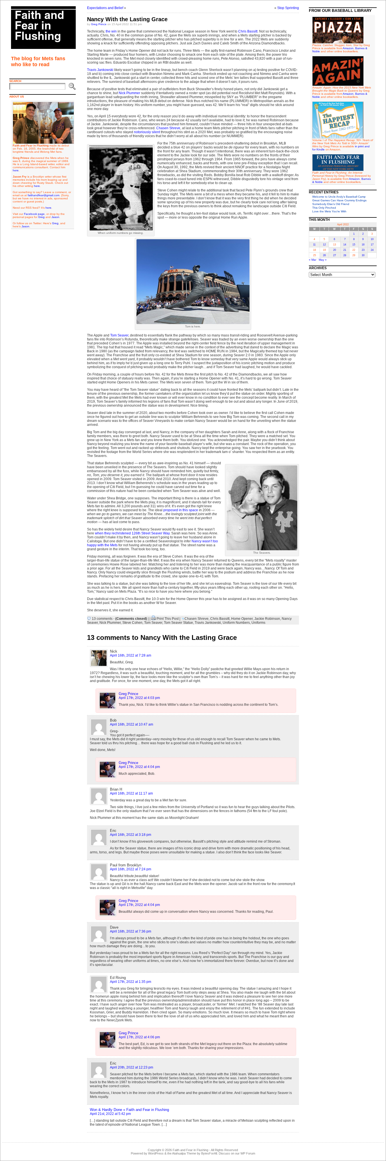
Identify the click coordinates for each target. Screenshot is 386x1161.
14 (344, 244)
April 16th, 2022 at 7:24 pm (130, 869)
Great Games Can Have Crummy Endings (339, 200)
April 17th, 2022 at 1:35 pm (130, 982)
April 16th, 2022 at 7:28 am (130, 655)
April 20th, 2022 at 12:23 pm (131, 1067)
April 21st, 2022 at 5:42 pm (110, 1114)
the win (111, 31)
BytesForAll (209, 1153)
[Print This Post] (153, 619)
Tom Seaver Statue (178, 623)
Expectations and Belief (105, 8)
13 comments (102, 619)
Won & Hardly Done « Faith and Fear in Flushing (129, 1110)
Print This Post (168, 619)
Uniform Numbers (236, 623)
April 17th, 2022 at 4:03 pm (139, 698)
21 (344, 250)
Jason (55, 217)
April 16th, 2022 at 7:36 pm (130, 931)
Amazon (348, 48)
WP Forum (247, 1153)
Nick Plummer (129, 93)
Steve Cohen (132, 623)
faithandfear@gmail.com (43, 195)
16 (363, 244)
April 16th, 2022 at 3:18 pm (130, 835)
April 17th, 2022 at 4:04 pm (139, 767)
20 (334, 250)
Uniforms (258, 623)
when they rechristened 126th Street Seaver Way (132, 533)
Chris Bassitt (247, 31)
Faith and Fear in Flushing (190, 1150)
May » (323, 259)
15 (353, 244)
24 (372, 250)
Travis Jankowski (100, 70)
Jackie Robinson (267, 619)
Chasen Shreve (168, 128)
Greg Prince (99, 24)
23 (363, 250)
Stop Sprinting (288, 8)
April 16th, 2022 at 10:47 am (131, 724)
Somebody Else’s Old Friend (330, 204)
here (16, 170)
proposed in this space (180, 510)
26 (324, 255)
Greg (41, 217)
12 (324, 244)
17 (372, 244)
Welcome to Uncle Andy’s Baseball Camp (339, 196)
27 (334, 255)
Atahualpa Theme (184, 1153)
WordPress (156, 1153)
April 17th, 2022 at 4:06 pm (139, 1037)
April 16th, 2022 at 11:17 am (131, 793)
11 (314, 244)
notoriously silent (147, 132)
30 (363, 255)
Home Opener (242, 619)
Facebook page (34, 213)
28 (344, 255)
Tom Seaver (119, 335)
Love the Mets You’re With (329, 211)
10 (372, 239)
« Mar (312, 259)
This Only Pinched (324, 207)
